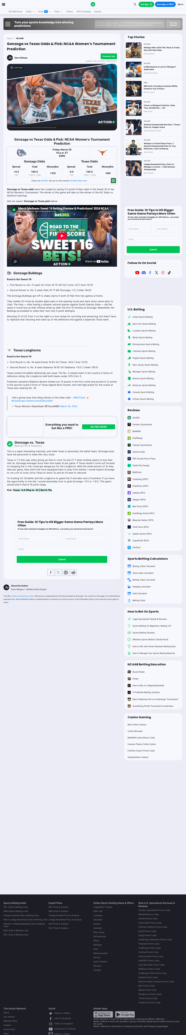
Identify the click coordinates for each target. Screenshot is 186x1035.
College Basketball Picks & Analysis (65, 919)
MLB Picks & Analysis (58, 924)
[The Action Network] (93, 4)
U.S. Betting (136, 309)
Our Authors (9, 1016)
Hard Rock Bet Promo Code (151, 964)
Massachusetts (100, 953)
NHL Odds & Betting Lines (15, 934)
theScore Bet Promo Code (150, 956)
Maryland (97, 919)
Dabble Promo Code (148, 977)
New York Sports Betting (144, 324)
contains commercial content (22, 596)
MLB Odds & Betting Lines (15, 930)
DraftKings (138, 438)
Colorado (97, 928)
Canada (97, 970)
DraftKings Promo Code (149, 948)
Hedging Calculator (142, 586)
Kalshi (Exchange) (141, 465)
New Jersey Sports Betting (145, 365)
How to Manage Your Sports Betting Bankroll (154, 653)
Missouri (97, 965)
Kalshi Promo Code (147, 931)
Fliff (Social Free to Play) (144, 458)
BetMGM (137, 431)
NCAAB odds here (78, 180)
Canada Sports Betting (143, 392)
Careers (7, 1025)
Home (9, 38)
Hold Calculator (140, 593)
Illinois (96, 940)
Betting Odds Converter (144, 580)
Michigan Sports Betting (144, 371)
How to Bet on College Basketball (148, 685)
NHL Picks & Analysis (58, 928)
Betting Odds (139, 600)
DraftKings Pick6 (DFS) (143, 513)
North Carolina (100, 961)
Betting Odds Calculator (144, 566)
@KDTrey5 (79, 397)
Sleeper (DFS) (139, 499)
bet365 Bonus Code (148, 918)
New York (97, 911)
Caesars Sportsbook (142, 445)
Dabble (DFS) (139, 493)
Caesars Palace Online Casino (142, 744)
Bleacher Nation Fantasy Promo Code (156, 981)
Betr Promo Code (146, 985)
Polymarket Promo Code (149, 922)
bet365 (44, 180)
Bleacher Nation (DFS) (143, 520)
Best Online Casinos (137, 724)
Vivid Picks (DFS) (141, 527)
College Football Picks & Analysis (64, 915)
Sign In (180, 4)
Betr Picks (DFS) (140, 506)
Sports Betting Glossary (144, 632)
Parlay (135, 678)
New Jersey (99, 932)
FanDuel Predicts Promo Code (152, 927)
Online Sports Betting (143, 317)
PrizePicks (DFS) (140, 486)
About (6, 1012)
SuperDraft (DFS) (141, 540)
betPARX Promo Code (148, 960)
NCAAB (20, 38)
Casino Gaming (139, 717)
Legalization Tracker (102, 907)
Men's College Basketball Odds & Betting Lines (25, 919)
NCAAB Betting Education (147, 664)
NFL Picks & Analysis (58, 907)
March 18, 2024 (68, 406)
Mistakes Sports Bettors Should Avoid (150, 639)
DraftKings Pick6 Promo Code (152, 973)
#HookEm (16, 400)
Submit (62, 559)
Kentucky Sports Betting (144, 385)
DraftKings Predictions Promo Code (155, 939)
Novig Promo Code (147, 935)
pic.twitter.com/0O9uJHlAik (37, 400)
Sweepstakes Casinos (138, 757)
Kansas (96, 957)
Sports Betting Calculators (148, 558)
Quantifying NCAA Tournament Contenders (153, 706)
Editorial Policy (10, 1021)
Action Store (9, 1029)
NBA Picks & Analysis (58, 911)
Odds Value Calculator (143, 573)
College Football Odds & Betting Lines (21, 915)
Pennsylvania (99, 936)
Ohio (95, 949)
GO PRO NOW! (98, 426)
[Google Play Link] (125, 1014)
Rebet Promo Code (147, 990)
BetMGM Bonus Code (148, 914)
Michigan (97, 945)
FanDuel (136, 547)
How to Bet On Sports (143, 611)
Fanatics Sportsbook (142, 424)
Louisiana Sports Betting (144, 330)
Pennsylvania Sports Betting (146, 344)
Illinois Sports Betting (142, 337)
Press (6, 1033)
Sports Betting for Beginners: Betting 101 (152, 626)
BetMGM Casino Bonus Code (141, 737)
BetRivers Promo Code (149, 969)
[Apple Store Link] (103, 1014)
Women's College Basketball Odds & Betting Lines (24, 925)
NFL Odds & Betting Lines (15, 907)
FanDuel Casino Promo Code (141, 750)
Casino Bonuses (135, 731)
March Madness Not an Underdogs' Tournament (155, 699)
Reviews (134, 410)
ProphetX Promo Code (149, 943)
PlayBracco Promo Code (150, 994)
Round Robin (139, 672)
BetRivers (137, 472)
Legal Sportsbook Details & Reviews (150, 619)
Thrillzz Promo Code (147, 998)
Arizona (96, 924)
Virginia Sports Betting (143, 358)
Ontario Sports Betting (143, 399)
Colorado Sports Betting (144, 351)
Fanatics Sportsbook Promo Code (154, 910)
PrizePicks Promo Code (149, 1002)
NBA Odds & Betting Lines (15, 911)
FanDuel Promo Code (148, 952)
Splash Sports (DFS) (142, 533)
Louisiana (97, 915)
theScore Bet (139, 452)
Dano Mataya (21, 57)
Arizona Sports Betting (143, 378)
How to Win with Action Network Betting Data (154, 646)
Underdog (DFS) (140, 479)
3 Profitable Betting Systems (146, 692)
